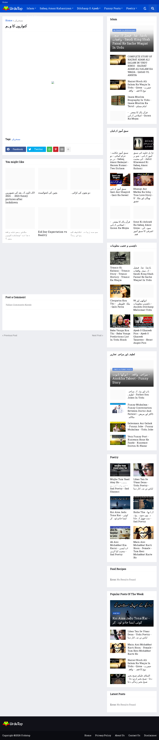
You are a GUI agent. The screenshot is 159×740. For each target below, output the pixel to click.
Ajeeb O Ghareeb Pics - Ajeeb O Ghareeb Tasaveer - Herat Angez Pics (142, 336)
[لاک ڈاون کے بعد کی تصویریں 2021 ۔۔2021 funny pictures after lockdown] (20, 179)
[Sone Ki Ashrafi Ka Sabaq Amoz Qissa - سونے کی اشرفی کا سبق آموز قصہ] (143, 212)
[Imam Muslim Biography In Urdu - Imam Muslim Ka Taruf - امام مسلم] (118, 100)
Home (5, 2)
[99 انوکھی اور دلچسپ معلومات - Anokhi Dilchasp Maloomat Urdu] (143, 291)
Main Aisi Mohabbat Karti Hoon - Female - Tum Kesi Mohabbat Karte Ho (142, 549)
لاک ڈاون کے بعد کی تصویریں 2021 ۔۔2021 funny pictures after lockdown (20, 197)
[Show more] (68, 149)
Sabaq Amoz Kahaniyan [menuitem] (55, 8)
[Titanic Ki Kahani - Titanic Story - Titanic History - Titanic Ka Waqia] (120, 258)
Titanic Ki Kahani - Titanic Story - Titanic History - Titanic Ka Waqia (120, 274)
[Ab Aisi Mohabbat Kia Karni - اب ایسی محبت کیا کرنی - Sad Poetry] (120, 532)
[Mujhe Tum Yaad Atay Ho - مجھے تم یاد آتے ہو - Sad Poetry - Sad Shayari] (120, 469)
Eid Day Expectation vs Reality (52, 233)
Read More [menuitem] (34, 16)
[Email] (62, 149)
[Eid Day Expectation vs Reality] (53, 218)
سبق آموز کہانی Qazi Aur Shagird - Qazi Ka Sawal (120, 192)
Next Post (97, 335)
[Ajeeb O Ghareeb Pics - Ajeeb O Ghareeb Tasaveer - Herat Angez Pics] (143, 321)
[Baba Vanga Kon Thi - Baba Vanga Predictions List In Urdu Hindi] (120, 321)
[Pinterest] (55, 149)
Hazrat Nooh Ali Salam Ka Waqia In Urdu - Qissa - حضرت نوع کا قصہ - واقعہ (139, 86)
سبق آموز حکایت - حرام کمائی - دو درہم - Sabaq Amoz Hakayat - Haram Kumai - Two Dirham (119, 160)
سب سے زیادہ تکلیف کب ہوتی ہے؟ (84, 233)
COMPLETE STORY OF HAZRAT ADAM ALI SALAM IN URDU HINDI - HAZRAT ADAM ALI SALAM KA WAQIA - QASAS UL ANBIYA (140, 66)
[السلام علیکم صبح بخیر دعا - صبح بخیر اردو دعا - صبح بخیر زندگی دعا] (118, 679)
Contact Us (134, 735)
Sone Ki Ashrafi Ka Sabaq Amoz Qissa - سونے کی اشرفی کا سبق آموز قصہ (143, 228)
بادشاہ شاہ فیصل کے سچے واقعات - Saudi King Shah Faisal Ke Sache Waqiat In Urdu (131, 41)
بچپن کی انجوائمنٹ (47, 192)
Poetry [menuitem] (130, 8)
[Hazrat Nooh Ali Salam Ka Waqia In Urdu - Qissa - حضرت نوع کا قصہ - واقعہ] (118, 85)
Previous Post (10, 335)
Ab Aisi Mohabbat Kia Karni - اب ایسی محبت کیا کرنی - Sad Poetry (119, 548)
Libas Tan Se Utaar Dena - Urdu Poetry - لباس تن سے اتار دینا (143, 484)
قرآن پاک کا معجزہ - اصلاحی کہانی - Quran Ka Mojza (139, 115)
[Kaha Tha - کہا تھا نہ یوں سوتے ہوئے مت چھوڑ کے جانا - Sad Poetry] (143, 502)
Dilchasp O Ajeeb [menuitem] (88, 8)
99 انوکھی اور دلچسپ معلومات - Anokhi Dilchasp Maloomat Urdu (143, 305)
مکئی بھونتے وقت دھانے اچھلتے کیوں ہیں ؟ (17, 235)
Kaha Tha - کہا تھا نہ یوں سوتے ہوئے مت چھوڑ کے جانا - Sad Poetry (143, 517)
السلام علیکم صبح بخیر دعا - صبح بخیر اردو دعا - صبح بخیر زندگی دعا (140, 678)
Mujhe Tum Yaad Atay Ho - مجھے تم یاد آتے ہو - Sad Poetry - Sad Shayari (119, 485)
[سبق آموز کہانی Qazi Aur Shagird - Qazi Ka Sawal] (120, 179)
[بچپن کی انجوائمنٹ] (53, 179)
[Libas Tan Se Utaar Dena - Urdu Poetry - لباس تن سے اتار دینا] (143, 469)
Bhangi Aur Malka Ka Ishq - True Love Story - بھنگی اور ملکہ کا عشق (143, 195)
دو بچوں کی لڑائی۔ (80, 192)
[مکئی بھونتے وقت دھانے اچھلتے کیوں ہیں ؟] (20, 218)
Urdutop (25, 735)
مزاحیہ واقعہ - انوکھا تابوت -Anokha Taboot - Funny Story (131, 378)
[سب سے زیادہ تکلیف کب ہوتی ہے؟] (85, 218)
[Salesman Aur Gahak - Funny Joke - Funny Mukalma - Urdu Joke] (118, 427)
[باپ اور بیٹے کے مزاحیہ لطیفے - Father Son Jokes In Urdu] (118, 395)
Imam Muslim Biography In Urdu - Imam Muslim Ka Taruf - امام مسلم (139, 101)
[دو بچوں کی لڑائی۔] (85, 179)
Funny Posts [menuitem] (112, 8)
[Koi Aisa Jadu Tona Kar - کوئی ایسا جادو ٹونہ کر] (120, 502)
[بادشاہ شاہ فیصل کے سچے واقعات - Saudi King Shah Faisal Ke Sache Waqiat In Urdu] (143, 258)
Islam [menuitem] (30, 8)
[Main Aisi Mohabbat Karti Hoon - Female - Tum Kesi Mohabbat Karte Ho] (143, 532)
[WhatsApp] (49, 149)
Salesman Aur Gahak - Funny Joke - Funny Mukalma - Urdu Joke (140, 426)
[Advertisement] (52, 56)
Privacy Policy (103, 735)
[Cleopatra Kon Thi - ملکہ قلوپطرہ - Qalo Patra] (120, 291)
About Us (120, 735)
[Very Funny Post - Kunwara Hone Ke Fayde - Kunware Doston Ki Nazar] (118, 440)
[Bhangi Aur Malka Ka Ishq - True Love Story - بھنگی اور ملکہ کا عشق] (143, 179)
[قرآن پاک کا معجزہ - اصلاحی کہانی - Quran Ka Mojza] (118, 116)
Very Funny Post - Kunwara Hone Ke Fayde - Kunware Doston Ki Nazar (138, 441)
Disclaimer (150, 735)
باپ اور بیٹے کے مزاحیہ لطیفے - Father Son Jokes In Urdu (138, 394)
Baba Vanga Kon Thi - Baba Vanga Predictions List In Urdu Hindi (120, 335)
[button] (145, 8)
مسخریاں (18, 20)
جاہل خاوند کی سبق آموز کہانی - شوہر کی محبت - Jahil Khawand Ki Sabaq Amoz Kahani (143, 160)
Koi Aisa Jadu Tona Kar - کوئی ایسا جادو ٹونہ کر (119, 515)
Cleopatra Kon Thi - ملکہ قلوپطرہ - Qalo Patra (120, 303)
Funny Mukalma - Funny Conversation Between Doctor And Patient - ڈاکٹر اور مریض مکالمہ (140, 411)
